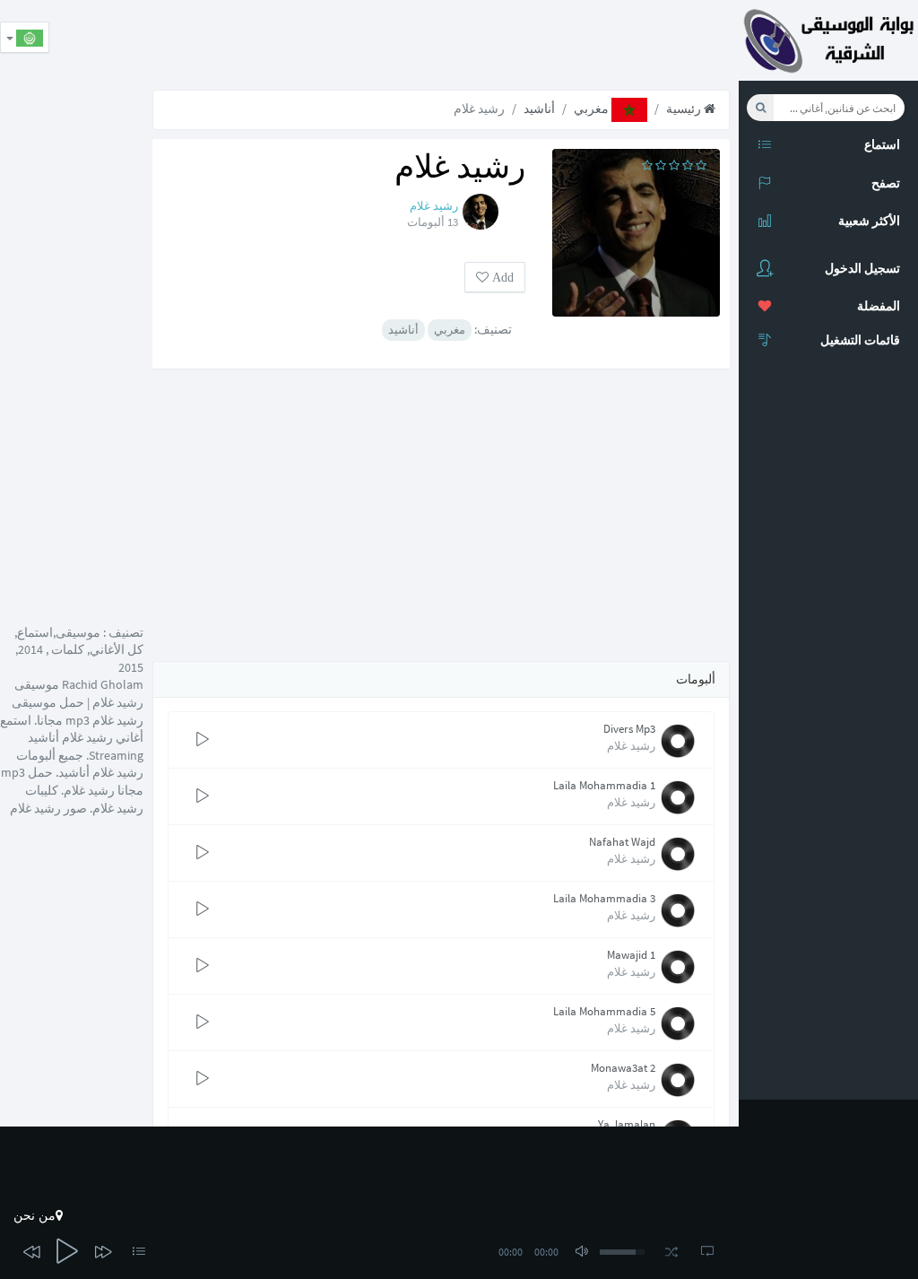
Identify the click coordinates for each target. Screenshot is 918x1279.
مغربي (592, 108)
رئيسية (685, 108)
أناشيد (539, 108)
